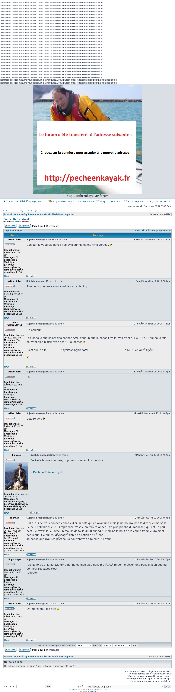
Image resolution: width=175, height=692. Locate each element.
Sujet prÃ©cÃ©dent (145, 230)
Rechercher (164, 201)
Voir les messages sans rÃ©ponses (15, 211)
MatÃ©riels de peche (63, 214)
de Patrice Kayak (52, 472)
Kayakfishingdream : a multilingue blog (74, 201)
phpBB (78, 689)
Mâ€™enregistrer (31, 201)
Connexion (11, 201)
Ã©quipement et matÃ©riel (36, 214)
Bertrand (18, 221)
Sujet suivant (164, 230)
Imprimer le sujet (13, 230)
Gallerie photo (136, 201)
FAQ (151, 201)
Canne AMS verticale (16, 219)
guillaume (25, 221)
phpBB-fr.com (92, 691)
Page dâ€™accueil (111, 201)
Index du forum (12, 214)
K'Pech (35, 472)
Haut (6, 276)
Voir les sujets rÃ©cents (36, 211)
